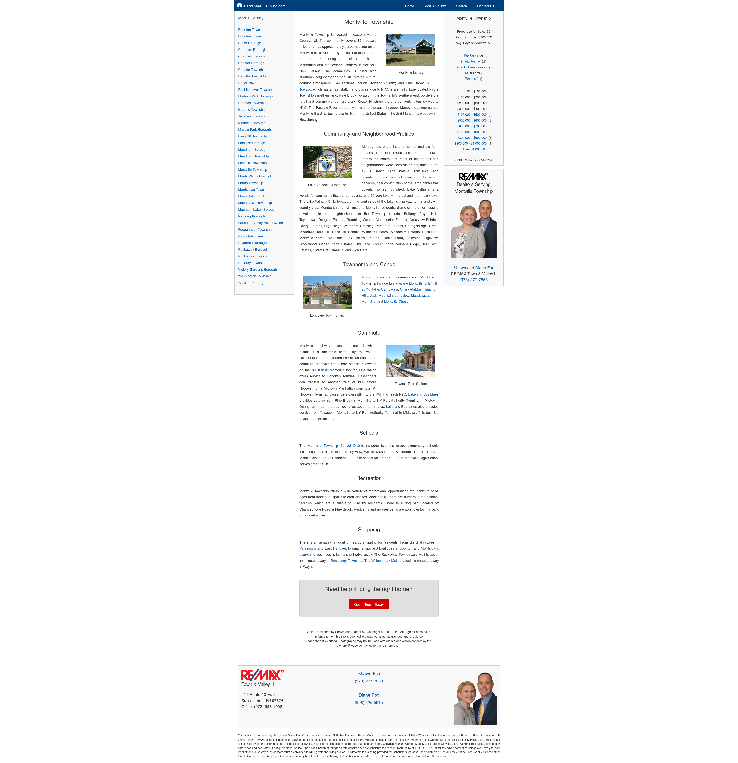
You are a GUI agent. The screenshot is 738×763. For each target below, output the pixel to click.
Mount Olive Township (255, 202)
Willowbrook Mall (384, 560)
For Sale (470, 55)
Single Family (470, 61)
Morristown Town (251, 189)
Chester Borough (251, 62)
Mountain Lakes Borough (257, 209)
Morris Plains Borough (255, 176)
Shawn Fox (369, 673)
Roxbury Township (252, 262)
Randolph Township (253, 236)
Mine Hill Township (252, 162)
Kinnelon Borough (252, 122)
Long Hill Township (252, 136)
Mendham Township (253, 156)
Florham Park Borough (255, 96)
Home (409, 5)
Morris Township (250, 182)
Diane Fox (369, 694)
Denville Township (252, 76)
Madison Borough (251, 142)
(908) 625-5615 (369, 702)
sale (403, 756)
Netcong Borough (251, 216)
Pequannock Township (255, 229)
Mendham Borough (253, 149)
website (248, 735)
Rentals (470, 78)
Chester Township (252, 69)
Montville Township (252, 169)
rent (414, 756)
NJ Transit (320, 369)
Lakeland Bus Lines (423, 394)
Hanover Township (252, 102)
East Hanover (335, 548)
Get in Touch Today (369, 604)
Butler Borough (249, 42)
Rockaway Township (346, 560)
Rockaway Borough (253, 249)
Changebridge (411, 289)
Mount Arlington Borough (257, 196)
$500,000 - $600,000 (472, 120)
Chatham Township (253, 56)
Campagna (389, 289)
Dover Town (247, 82)
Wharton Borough (251, 282)
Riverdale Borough (252, 242)
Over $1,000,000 (475, 149)
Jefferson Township (253, 116)
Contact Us (485, 5)
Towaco (305, 89)
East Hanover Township (256, 89)
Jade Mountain (381, 295)
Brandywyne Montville (406, 283)
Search (461, 5)
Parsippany (308, 548)
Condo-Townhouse (470, 67)
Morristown (429, 548)
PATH (380, 394)
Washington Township (255, 275)
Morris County (435, 5)
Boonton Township (252, 36)
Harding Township (252, 109)
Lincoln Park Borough (254, 129)
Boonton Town (249, 29)
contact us (365, 645)
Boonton (406, 548)
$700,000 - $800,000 (472, 131)
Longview (402, 295)
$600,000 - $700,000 (472, 126)
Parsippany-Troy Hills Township (262, 222)
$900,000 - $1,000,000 (471, 143)
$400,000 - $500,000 (472, 114)
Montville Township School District (336, 445)
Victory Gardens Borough (257, 269)
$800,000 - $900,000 (472, 137)
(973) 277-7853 (474, 279)
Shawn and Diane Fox (474, 267)
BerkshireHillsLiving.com (265, 5)
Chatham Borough (252, 49)
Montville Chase (396, 301)
